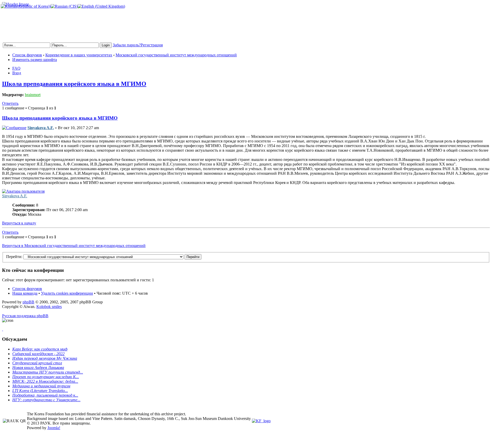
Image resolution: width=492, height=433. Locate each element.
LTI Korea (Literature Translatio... (40, 390)
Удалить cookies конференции (67, 293)
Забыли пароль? (127, 45)
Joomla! (53, 428)
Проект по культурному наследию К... (45, 377)
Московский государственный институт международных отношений (176, 55)
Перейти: (14, 256)
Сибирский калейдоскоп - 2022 (38, 354)
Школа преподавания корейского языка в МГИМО (74, 83)
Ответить (10, 103)
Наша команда (24, 293)
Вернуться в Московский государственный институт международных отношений (74, 245)
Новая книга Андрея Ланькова (38, 367)
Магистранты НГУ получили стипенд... (47, 372)
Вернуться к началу (19, 223)
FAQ (16, 68)
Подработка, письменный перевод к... (45, 395)
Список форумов (27, 55)
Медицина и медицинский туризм (41, 386)
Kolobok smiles (49, 306)
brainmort (32, 94)
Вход (16, 73)
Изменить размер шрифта (34, 59)
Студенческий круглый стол (37, 363)
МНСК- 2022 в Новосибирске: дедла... (45, 381)
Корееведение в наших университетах (78, 55)
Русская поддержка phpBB (25, 316)
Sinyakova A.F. (40, 128)
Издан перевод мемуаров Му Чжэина (44, 358)
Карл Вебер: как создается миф (39, 349)
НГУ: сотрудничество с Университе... (46, 400)
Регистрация (152, 45)
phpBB (28, 302)
